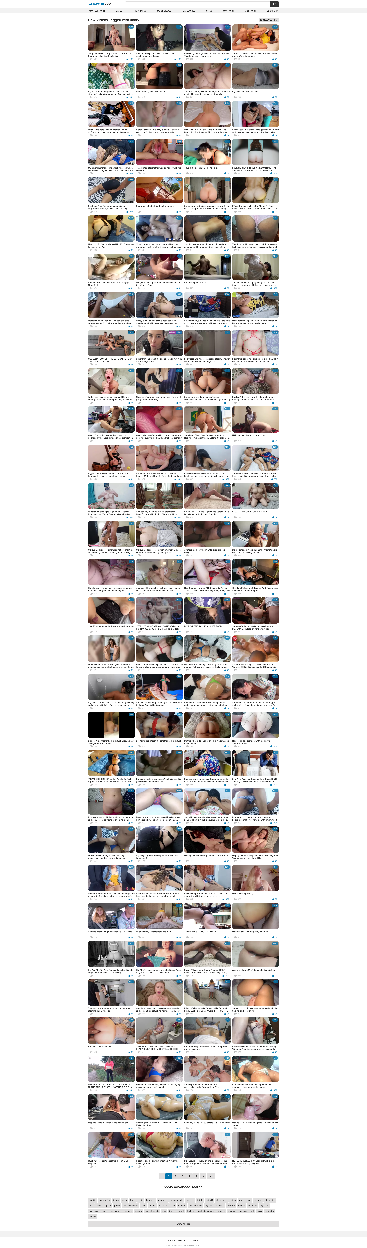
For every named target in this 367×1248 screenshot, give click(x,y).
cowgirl (180, 1211)
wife (143, 1205)
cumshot (220, 1205)
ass (164, 1211)
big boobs (269, 1200)
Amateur (100, 4)
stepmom (252, 1205)
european (162, 1200)
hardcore (150, 1200)
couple (241, 1205)
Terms (196, 1240)
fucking (190, 1211)
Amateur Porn (97, 11)
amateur (190, 1200)
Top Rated (140, 11)
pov (91, 1205)
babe (132, 1200)
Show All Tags (183, 1224)
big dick (264, 1205)
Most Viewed (164, 11)
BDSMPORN (272, 11)
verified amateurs (206, 1211)
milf (252, 1211)
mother (152, 1205)
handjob (182, 1205)
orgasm (221, 1211)
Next (211, 1176)
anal (173, 1205)
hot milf (209, 1200)
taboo (116, 1200)
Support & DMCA (176, 1240)
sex (103, 1211)
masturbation (196, 1205)
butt (141, 1200)
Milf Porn (250, 11)
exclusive (94, 1211)
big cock (163, 1205)
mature (138, 1211)
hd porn (257, 1200)
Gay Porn (228, 11)
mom (124, 1200)
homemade (114, 1211)
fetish (199, 1200)
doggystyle (221, 1200)
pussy (117, 1205)
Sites (209, 11)
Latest (119, 11)
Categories (189, 11)
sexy (260, 1211)
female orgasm (104, 1205)
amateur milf (176, 1200)
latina (233, 1200)
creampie (127, 1211)
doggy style (244, 1200)
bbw (171, 1211)
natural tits (105, 1200)
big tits (93, 1200)
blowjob (231, 1205)
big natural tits (152, 1211)
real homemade (130, 1205)
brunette (270, 1211)
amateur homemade (237, 1211)
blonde (93, 1216)
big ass (208, 1205)
